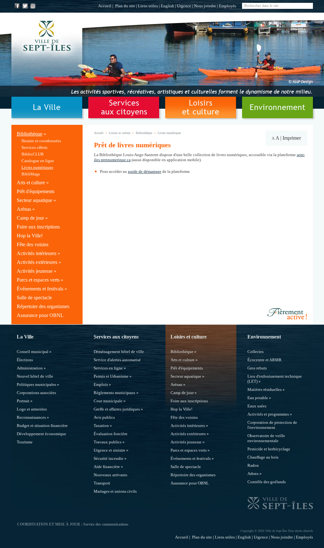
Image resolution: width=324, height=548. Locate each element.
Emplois (101, 384)
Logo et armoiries (32, 409)
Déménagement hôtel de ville (119, 351)
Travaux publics (108, 442)
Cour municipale (108, 401)
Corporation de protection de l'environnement (272, 425)
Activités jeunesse (35, 271)
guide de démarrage (144, 171)
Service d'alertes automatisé (117, 359)
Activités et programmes (268, 414)
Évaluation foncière (111, 433)
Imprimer (292, 138)
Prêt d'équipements (35, 191)
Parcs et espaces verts (38, 280)
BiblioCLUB (33, 154)
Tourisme (25, 442)
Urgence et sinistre (109, 450)
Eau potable (257, 397)
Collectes (255, 351)
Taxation (101, 425)
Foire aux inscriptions (38, 226)
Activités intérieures (36, 253)
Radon (253, 465)
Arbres (253, 473)
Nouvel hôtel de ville (35, 376)
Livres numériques (37, 167)
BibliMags (31, 174)
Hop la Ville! (30, 235)
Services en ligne (108, 368)
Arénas (24, 209)
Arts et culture (31, 182)
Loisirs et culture (119, 133)
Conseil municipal (32, 351)
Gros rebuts (257, 368)
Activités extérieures (37, 262)
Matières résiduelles (264, 389)
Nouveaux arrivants (110, 474)
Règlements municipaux (114, 392)
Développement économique (41, 433)
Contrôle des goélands (266, 481)
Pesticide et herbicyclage (268, 449)
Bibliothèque (29, 134)
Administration (30, 368)
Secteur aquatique (34, 200)
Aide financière (107, 466)
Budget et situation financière (42, 425)
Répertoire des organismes (43, 306)
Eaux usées (256, 406)
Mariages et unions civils (115, 491)
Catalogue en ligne (38, 160)
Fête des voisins (32, 244)
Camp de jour (30, 218)
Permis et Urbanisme (111, 376)
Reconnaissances (31, 417)
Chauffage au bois (262, 457)
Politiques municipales (36, 384)
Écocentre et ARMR (264, 359)
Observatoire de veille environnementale (266, 438)
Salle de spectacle (34, 297)
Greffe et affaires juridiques (117, 409)
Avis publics (104, 417)
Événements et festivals (40, 288)
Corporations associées (36, 392)
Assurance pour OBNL (40, 315)
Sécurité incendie (108, 458)
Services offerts (34, 147)
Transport (102, 483)
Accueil (104, 5)
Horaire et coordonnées (41, 140)
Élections (25, 359)
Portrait (23, 401)
